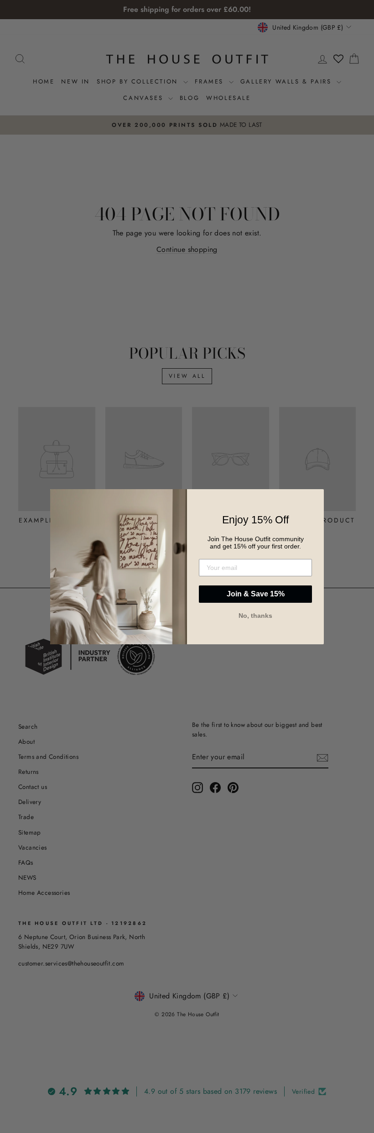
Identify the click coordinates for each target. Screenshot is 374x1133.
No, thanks (255, 615)
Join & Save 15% (256, 594)
